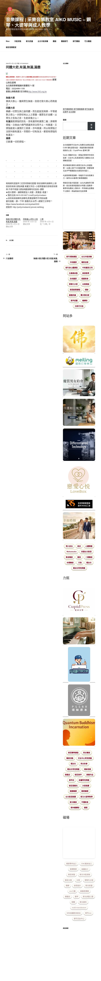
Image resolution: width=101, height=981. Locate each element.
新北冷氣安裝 (85, 875)
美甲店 (71, 780)
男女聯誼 (86, 753)
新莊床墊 (71, 875)
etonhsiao (24, 63)
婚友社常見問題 (79, 568)
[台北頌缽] (79, 700)
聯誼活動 (69, 758)
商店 (79, 546)
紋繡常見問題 (84, 780)
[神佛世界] (79, 339)
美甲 (76, 897)
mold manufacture (79, 908)
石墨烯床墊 (73, 273)
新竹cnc (88, 913)
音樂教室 (73, 869)
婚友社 (89, 563)
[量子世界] (79, 733)
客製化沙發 (73, 284)
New (7, 41)
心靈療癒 (88, 546)
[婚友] (79, 480)
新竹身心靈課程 (72, 268)
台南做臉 (85, 284)
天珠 (80, 563)
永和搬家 (73, 279)
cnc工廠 (72, 891)
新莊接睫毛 (73, 786)
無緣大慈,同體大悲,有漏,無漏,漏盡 (13, 220)
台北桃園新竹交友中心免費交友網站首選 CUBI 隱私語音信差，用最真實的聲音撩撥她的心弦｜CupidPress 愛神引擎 (78, 147)
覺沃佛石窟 (85, 295)
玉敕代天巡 (79, 306)
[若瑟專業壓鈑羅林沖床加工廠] (79, 504)
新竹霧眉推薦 (79, 109)
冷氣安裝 (17, 41)
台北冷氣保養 (43, 41)
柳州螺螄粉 (75, 808)
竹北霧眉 (87, 41)
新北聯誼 (73, 802)
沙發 (78, 880)
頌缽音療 (87, 769)
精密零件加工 (71, 864)
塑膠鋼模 (73, 791)
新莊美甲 (78, 775)
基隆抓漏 (72, 295)
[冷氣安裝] (79, 664)
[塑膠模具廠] (79, 445)
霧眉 (54, 41)
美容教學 (85, 273)
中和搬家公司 (87, 268)
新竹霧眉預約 (68, 109)
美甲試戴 (74, 301)
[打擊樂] (79, 361)
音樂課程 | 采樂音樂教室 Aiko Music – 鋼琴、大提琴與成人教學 (48, 22)
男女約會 (84, 764)
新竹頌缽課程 (71, 257)
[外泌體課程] (79, 240)
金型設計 (77, 886)
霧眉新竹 (64, 41)
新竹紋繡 (88, 109)
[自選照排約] (79, 413)
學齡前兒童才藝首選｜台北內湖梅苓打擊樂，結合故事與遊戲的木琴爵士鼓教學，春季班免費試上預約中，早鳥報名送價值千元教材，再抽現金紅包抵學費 (78, 186)
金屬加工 (84, 869)
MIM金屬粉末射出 (74, 913)
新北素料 (83, 902)
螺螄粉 (84, 301)
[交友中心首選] (79, 601)
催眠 (85, 808)
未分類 (11, 240)
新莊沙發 (68, 880)
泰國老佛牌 (84, 891)
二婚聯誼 (88, 557)
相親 (73, 902)
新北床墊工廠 (88, 897)
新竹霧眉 (76, 41)
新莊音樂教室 (11, 47)
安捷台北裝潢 (86, 552)
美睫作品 (89, 775)
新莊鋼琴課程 (73, 753)
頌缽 (86, 290)
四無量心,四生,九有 (30, 219)
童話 (79, 557)
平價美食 (84, 802)
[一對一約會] (79, 383)
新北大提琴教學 (87, 797)
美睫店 (67, 775)
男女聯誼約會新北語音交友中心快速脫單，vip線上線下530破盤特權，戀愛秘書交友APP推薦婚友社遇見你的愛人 (78, 168)
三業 (41, 219)
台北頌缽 (72, 111)
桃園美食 (84, 279)
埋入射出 (69, 546)
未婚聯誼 (70, 563)
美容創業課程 (75, 290)
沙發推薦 (85, 786)
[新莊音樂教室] (79, 631)
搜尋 (64, 119)
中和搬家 (73, 262)
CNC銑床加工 (86, 864)
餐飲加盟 (84, 262)
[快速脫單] (79, 526)
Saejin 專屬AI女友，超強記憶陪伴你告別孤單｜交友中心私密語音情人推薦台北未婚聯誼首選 (78, 158)
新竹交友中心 (79, 919)
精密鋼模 (84, 791)
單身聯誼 (69, 557)
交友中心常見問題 (85, 758)
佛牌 (67, 886)
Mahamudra (71, 552)
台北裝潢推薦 (71, 797)
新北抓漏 (29, 41)
